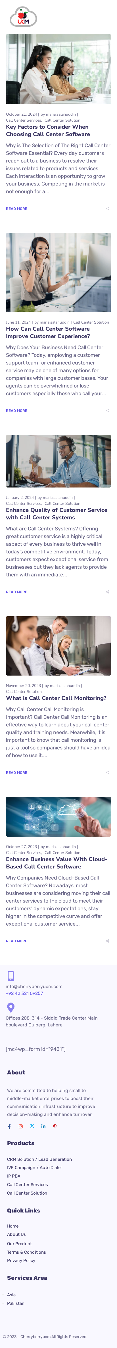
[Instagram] (20, 1126)
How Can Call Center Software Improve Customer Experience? (48, 332)
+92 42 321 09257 (24, 993)
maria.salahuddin (61, 114)
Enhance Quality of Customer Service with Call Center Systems (56, 513)
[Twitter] (32, 1126)
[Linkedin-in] (43, 1126)
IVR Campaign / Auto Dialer (34, 1167)
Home (13, 1225)
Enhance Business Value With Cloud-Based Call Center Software (56, 862)
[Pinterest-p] (55, 1126)
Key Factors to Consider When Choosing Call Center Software (48, 130)
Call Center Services (23, 120)
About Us (16, 1234)
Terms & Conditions (26, 1252)
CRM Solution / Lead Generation (39, 1159)
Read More (17, 209)
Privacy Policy (21, 1260)
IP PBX (13, 1176)
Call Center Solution (62, 120)
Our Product (19, 1243)
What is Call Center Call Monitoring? (56, 698)
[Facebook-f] (9, 1126)
